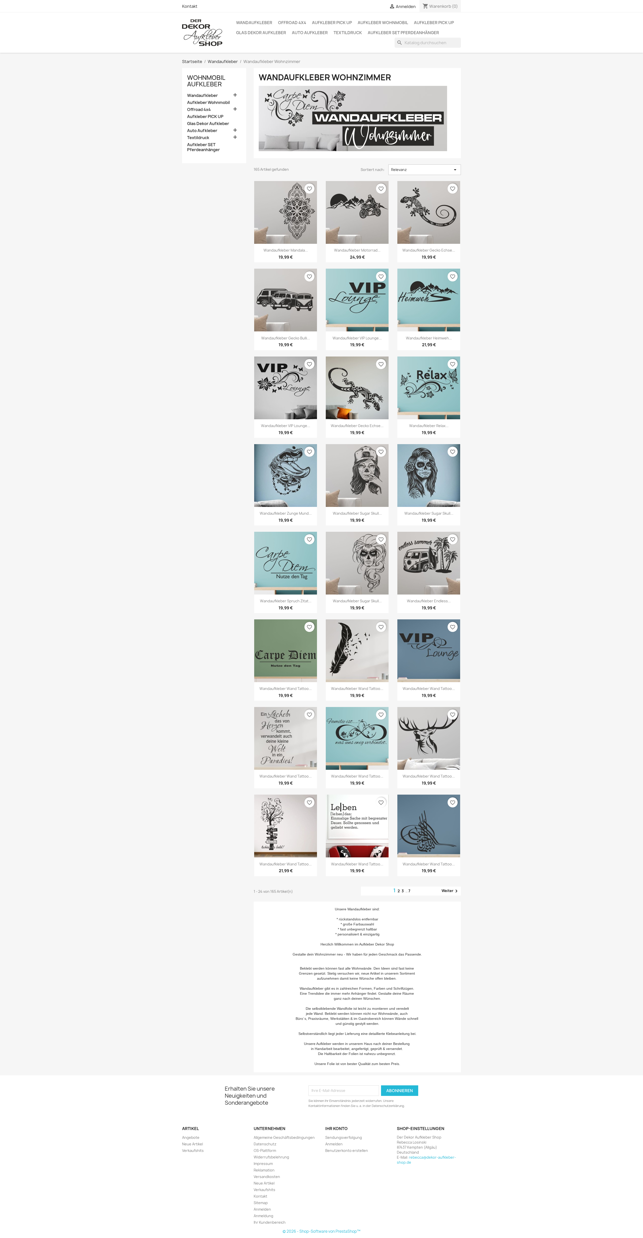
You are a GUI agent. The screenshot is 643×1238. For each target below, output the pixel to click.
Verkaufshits (193, 1150)
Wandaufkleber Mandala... (285, 250)
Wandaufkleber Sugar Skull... (357, 513)
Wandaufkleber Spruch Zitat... (285, 601)
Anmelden (262, 1209)
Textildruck (348, 32)
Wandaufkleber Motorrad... (357, 250)
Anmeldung (263, 1215)
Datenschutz (265, 1144)
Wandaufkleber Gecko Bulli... (285, 338)
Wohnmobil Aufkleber (206, 80)
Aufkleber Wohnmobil (383, 22)
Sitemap (261, 1202)
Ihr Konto (336, 1128)
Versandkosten (267, 1176)
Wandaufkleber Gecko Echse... (428, 250)
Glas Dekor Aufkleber (261, 32)
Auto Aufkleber (310, 32)
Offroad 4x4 (292, 22)
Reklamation (264, 1170)
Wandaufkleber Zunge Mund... (286, 513)
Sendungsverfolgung (343, 1137)
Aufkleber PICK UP (332, 22)
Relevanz (424, 170)
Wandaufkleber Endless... (429, 601)
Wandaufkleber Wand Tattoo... (285, 688)
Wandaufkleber (254, 22)
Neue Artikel (192, 1144)
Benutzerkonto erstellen (346, 1150)
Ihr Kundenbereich (270, 1222)
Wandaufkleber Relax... (429, 425)
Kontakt (189, 6)
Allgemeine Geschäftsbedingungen (284, 1137)
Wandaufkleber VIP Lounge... (357, 338)
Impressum (263, 1163)
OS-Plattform (265, 1150)
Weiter (450, 891)
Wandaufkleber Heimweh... (429, 338)
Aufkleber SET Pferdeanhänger (403, 32)
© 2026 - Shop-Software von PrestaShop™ (321, 1231)
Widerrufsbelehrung (271, 1157)
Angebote (190, 1137)
